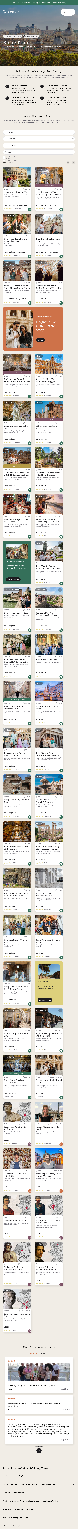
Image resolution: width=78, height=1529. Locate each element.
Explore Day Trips (45, 1000)
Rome (19, 36)
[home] (12, 14)
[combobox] (39, 132)
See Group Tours (13, 579)
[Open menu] (71, 12)
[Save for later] (28, 169)
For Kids (8, 159)
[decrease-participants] (68, 162)
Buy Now (40, 340)
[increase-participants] (73, 162)
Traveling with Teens (11, 160)
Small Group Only (10, 157)
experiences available (31, 36)
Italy (15, 36)
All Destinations (8, 36)
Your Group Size (8, 163)
